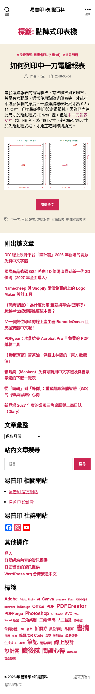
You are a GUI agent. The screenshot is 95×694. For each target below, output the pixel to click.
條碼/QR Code (31, 635)
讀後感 (31, 650)
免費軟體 (10, 628)
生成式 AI (10, 643)
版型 (48, 636)
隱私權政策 (13, 684)
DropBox (61, 599)
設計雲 (11, 650)
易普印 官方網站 (23, 491)
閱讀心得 (53, 650)
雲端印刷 (72, 652)
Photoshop (37, 613)
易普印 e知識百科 (47, 9)
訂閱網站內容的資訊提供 (26, 560)
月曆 (7, 635)
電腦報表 (58, 219)
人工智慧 (65, 619)
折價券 (41, 628)
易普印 (69, 628)
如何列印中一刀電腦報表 (47, 65)
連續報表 (43, 219)
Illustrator (9, 607)
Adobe (11, 599)
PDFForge (13, 613)
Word (77, 614)
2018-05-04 (63, 76)
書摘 (82, 627)
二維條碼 (47, 620)
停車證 (78, 620)
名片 (29, 629)
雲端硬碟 (10, 658)
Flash (71, 599)
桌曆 (14, 635)
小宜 (41, 76)
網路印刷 (46, 643)
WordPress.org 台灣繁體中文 (30, 574)
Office (38, 606)
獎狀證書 (71, 635)
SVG (68, 613)
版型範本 (58, 636)
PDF (50, 606)
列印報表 (28, 219)
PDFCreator (71, 606)
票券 (22, 643)
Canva (48, 599)
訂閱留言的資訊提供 (22, 567)
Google (81, 599)
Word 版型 (11, 620)
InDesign (23, 606)
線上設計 (64, 642)
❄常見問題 (70, 55)
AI (38, 599)
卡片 (22, 629)
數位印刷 (55, 628)
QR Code (57, 614)
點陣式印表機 (76, 219)
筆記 (32, 642)
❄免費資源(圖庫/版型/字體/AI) (38, 55)
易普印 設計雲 (21, 502)
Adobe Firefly (27, 599)
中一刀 (15, 219)
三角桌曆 (29, 620)
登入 (8, 553)
